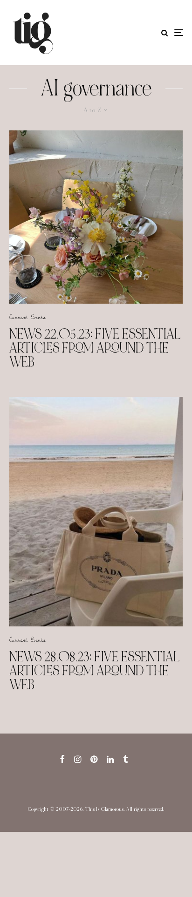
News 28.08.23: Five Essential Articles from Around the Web (94, 671)
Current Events (27, 316)
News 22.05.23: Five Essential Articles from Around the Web (95, 348)
